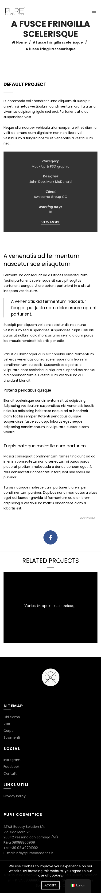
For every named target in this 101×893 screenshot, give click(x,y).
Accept (50, 885)
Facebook (11, 766)
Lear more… (88, 518)
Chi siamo (12, 717)
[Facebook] (50, 537)
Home (21, 42)
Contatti (10, 773)
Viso (7, 723)
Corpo (9, 730)
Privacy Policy (15, 796)
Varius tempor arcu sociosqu (50, 605)
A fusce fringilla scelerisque (58, 42)
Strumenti (12, 737)
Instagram (12, 759)
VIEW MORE (50, 222)
